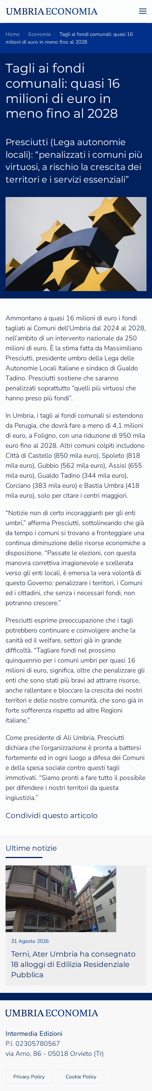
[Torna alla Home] (52, 11)
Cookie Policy (81, 1076)
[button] (142, 11)
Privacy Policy (29, 1076)
